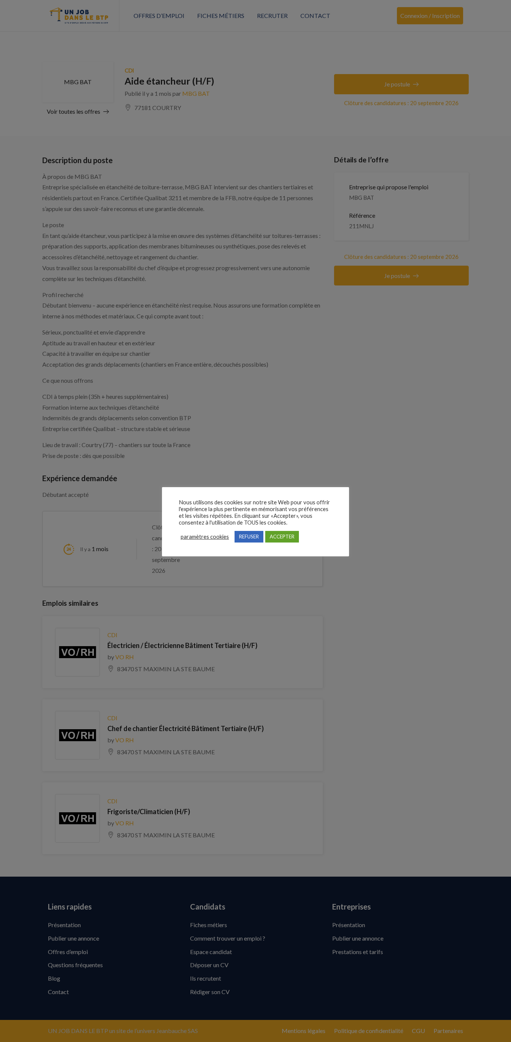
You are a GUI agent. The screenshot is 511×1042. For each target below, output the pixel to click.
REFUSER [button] (249, 537)
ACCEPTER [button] (282, 537)
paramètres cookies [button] (205, 537)
